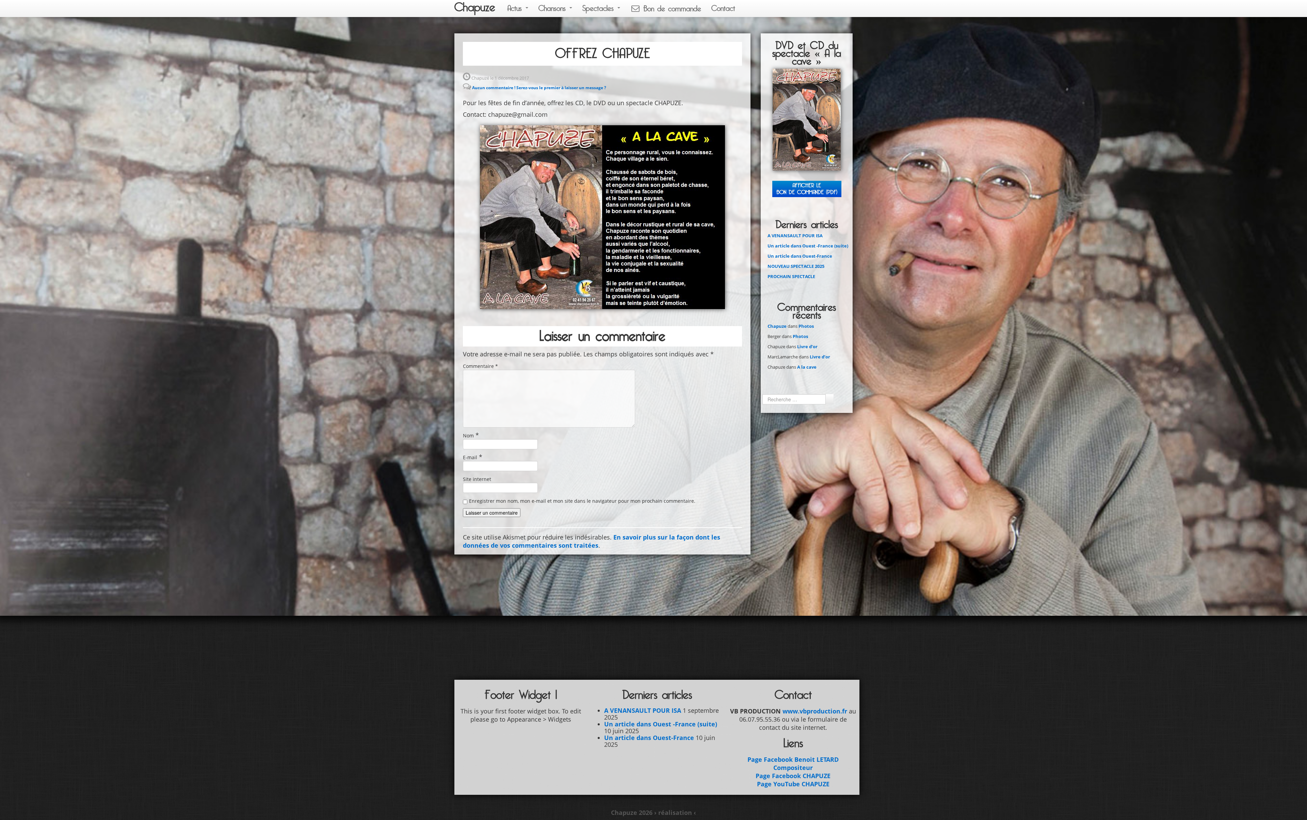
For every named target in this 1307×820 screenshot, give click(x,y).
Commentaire (480, 366)
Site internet (477, 479)
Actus (516, 8)
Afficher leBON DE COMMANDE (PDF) (806, 189)
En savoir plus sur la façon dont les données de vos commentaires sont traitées (591, 541)
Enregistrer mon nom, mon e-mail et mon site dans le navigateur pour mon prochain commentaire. (582, 501)
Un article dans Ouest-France (800, 256)
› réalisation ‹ (675, 812)
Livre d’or (807, 346)
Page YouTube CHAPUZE (793, 784)
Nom (468, 435)
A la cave (807, 367)
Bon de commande (670, 9)
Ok (829, 399)
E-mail (470, 457)
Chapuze (474, 7)
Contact (723, 8)
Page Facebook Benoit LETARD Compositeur (793, 763)
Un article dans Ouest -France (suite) (808, 246)
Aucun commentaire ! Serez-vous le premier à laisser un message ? (539, 88)
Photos (806, 326)
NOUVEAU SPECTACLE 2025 (796, 266)
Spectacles (599, 8)
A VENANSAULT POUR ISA (795, 235)
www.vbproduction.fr (814, 711)
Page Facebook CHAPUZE (793, 776)
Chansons (553, 8)
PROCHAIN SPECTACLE (791, 276)
